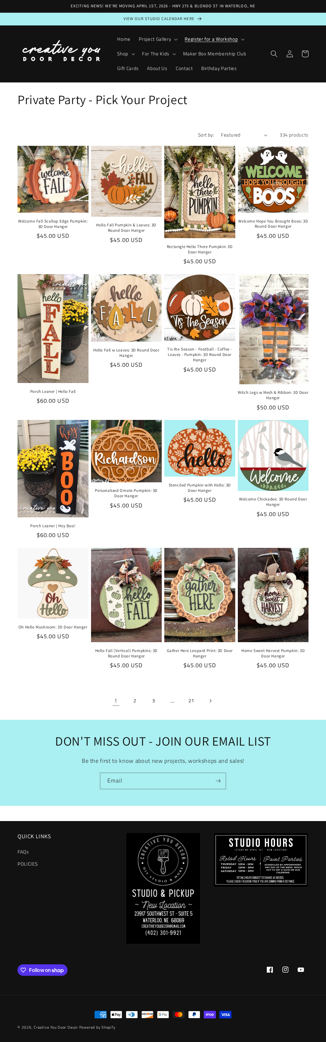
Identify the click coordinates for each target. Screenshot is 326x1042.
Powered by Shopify (97, 1027)
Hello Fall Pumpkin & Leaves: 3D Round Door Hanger (126, 228)
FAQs (23, 851)
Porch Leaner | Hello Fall (53, 391)
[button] (158, 39)
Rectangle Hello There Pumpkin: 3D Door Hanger (200, 249)
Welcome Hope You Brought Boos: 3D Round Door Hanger (273, 224)
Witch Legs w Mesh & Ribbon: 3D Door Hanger (273, 395)
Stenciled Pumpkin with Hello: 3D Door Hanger (200, 488)
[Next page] (210, 700)
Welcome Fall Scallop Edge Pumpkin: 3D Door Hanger (53, 224)
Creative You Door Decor (56, 1027)
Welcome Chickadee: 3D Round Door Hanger (273, 502)
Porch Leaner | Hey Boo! (52, 525)
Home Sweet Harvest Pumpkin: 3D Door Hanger (273, 653)
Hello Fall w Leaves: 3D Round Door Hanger (126, 353)
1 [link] (115, 700)
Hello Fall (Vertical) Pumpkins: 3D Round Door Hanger (126, 653)
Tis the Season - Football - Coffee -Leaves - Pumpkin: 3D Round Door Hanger (199, 355)
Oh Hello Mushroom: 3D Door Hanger (53, 627)
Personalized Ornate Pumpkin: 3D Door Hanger (126, 493)
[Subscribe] (218, 781)
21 (191, 700)
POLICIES (28, 864)
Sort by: (206, 134)
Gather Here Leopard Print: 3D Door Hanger (200, 653)
